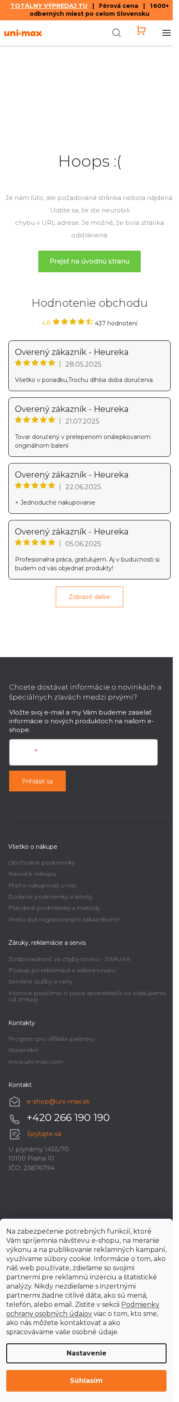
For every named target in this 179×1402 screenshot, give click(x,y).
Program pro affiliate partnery (51, 1038)
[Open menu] (166, 32)
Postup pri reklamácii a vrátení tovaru (61, 970)
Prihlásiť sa (37, 781)
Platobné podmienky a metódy (54, 908)
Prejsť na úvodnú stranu (89, 261)
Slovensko (23, 1050)
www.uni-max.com (35, 1061)
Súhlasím (86, 1381)
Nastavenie (87, 1353)
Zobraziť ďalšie (89, 597)
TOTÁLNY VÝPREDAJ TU (48, 6)
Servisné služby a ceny (40, 981)
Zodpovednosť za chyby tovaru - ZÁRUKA (69, 959)
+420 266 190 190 (68, 1117)
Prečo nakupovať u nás (42, 885)
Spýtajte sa (44, 1134)
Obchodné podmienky (41, 862)
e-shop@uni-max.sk (58, 1101)
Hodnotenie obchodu (90, 303)
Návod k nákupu (32, 873)
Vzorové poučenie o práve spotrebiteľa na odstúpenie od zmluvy (87, 996)
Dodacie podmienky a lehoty (50, 896)
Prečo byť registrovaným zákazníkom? (64, 919)
